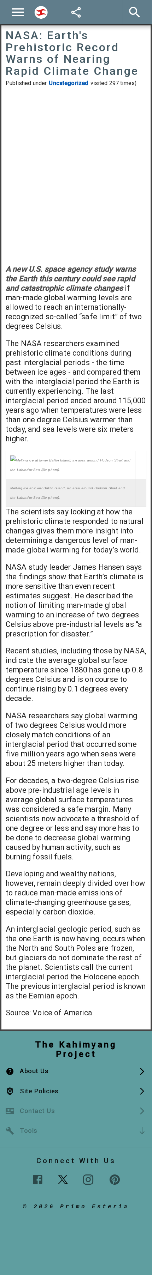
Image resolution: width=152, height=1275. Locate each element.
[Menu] (18, 12)
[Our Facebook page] (37, 1179)
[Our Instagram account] (88, 1179)
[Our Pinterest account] (114, 1179)
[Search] (41, 12)
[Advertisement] (76, 175)
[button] (76, 1071)
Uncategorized (68, 83)
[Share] (76, 12)
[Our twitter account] (63, 1178)
